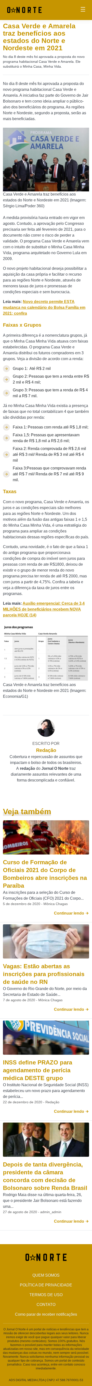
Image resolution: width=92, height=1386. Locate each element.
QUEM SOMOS (46, 1275)
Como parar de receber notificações (46, 1314)
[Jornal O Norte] (24, 10)
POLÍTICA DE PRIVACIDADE (46, 1285)
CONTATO (46, 1305)
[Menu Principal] (83, 10)
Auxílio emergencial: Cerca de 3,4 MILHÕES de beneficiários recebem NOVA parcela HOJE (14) (44, 609)
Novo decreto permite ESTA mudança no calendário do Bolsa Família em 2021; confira (44, 307)
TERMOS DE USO (46, 1295)
